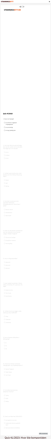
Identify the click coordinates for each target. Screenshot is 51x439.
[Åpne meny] (49, 1)
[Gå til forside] (7, 1)
